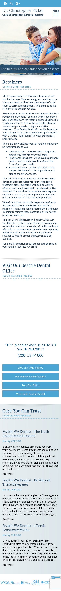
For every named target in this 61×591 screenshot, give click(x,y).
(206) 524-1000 (30, 355)
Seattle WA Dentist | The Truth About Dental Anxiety (25, 434)
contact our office (27, 246)
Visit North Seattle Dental (30, 394)
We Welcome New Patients (30, 376)
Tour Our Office (30, 385)
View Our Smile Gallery (30, 367)
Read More (8, 473)
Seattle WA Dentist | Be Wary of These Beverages (26, 483)
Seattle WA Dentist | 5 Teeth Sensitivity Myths (23, 528)
